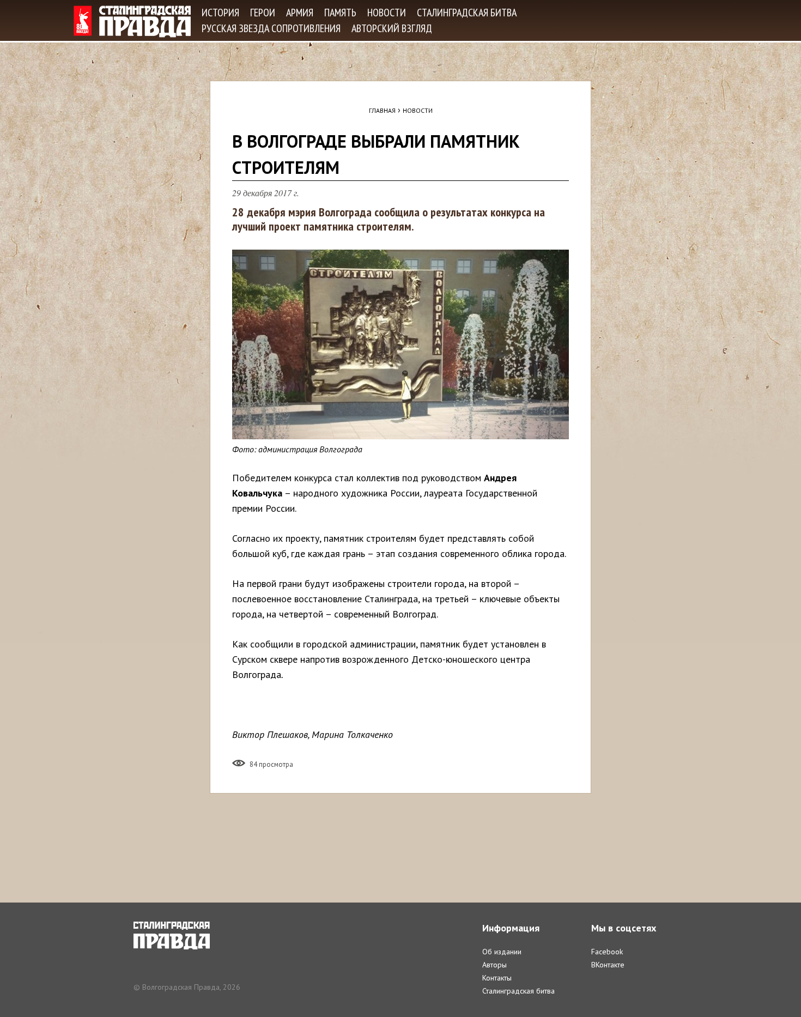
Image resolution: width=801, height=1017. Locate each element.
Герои (262, 12)
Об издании (501, 952)
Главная (382, 110)
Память (340, 12)
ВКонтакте (607, 965)
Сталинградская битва (467, 12)
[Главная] (132, 21)
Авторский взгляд (391, 28)
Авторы (494, 965)
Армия (299, 12)
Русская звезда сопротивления (271, 28)
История (220, 12)
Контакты (497, 978)
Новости (386, 12)
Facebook (607, 952)
